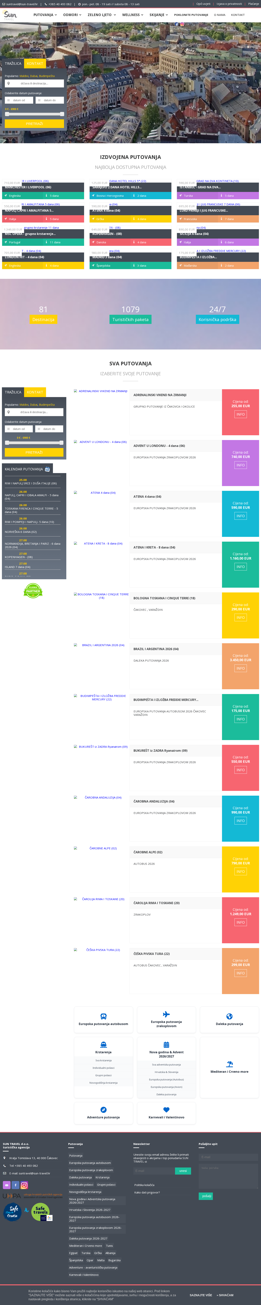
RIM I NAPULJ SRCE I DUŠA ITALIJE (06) (31, 483)
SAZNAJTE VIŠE (201, 1295)
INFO (241, 414)
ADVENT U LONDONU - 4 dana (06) (159, 446)
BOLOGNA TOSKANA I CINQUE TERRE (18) (164, 598)
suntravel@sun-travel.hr (22, 4)
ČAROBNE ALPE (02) (148, 852)
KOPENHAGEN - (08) (107, 234)
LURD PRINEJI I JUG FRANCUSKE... (204, 210)
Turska (85, 1253)
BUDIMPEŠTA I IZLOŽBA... (198, 257)
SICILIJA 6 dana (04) (194, 234)
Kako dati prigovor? (147, 1192)
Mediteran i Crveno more (85, 1246)
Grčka (98, 1253)
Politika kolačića (144, 1185)
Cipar (90, 1260)
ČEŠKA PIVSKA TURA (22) (152, 954)
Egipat (73, 1253)
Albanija (110, 1253)
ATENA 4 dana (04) (106, 210)
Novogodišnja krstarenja (103, 1082)
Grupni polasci (103, 1075)
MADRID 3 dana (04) (107, 257)
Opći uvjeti (203, 4)
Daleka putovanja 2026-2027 (88, 1238)
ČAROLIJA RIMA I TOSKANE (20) (157, 903)
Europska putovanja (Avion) (166, 1087)
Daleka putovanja (166, 1094)
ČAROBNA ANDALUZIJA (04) (154, 801)
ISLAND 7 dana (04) (17, 567)
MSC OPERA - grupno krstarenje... (30, 234)
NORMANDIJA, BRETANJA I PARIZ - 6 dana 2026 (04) (32, 545)
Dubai (33, 76)
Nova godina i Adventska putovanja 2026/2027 (92, 1200)
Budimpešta (47, 76)
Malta (101, 1260)
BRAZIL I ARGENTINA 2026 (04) (156, 649)
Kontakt (238, 15)
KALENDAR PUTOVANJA (24, 469)
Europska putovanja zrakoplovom (91, 1170)
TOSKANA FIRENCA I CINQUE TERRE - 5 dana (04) (31, 510)
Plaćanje (253, 4)
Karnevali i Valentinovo (84, 1275)
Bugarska (114, 1260)
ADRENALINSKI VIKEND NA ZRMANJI (160, 395)
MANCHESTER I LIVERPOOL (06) (28, 187)
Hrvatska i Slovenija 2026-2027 (89, 1210)
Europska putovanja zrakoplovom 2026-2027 (95, 1229)
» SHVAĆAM (224, 1295)
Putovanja (75, 1155)
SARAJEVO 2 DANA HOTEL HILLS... (117, 187)
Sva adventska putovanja (166, 1064)
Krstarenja (102, 1177)
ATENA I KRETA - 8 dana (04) (154, 547)
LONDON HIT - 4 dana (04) (24, 257)
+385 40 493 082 (60, 4)
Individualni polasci (103, 1068)
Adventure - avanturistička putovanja (93, 1267)
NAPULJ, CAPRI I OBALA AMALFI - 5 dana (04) (31, 496)
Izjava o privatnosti (229, 4)
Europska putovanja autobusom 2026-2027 (94, 1218)
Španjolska (76, 1260)
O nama (219, 15)
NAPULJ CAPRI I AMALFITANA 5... (29, 210)
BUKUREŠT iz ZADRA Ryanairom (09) (160, 750)
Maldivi (23, 76)
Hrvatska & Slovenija (166, 1072)
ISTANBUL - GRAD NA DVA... (200, 187)
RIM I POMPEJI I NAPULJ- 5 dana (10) (29, 522)
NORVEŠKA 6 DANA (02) (21, 532)
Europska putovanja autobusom (90, 1163)
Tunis (109, 1246)
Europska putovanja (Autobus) (166, 1079)
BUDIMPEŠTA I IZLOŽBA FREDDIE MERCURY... (166, 700)
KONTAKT (35, 63)
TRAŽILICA (13, 63)
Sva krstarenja (104, 1060)
